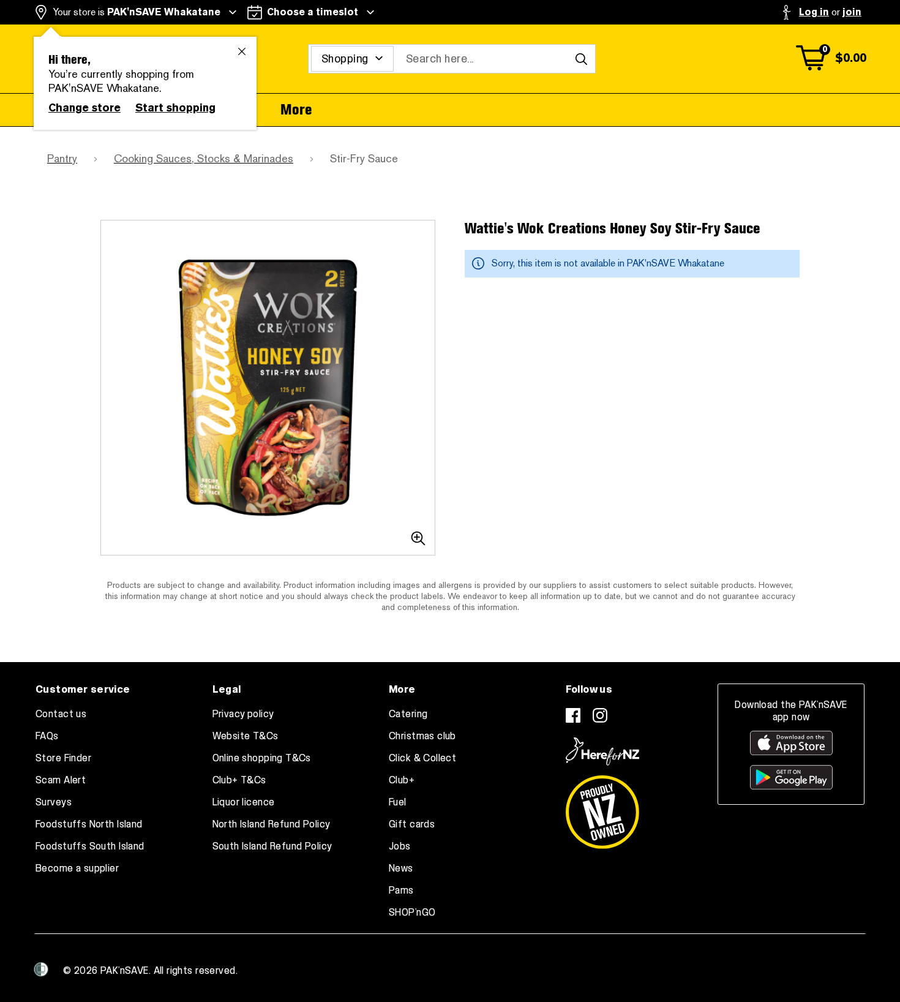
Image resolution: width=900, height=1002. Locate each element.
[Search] (581, 58)
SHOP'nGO (412, 912)
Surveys (54, 802)
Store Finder (63, 758)
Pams (401, 890)
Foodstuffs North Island (89, 824)
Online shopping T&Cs (261, 758)
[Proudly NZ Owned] (602, 807)
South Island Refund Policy (272, 846)
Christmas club (422, 736)
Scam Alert (61, 780)
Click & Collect (422, 758)
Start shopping (175, 108)
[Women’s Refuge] (41, 969)
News (401, 868)
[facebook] (573, 715)
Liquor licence (243, 802)
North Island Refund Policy (271, 824)
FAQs (47, 736)
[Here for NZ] (602, 751)
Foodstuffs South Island (90, 846)
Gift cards (412, 824)
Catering (408, 714)
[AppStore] (791, 743)
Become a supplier (77, 868)
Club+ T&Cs (239, 780)
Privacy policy (243, 714)
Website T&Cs (245, 736)
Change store (84, 108)
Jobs (400, 846)
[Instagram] (600, 715)
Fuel (398, 802)
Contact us (61, 714)
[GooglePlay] (791, 777)
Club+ (401, 780)
